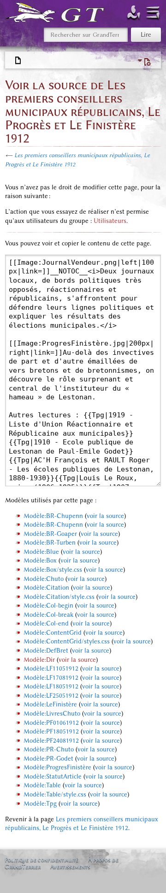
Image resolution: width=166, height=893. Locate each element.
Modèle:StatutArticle (53, 776)
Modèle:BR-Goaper (50, 534)
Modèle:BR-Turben (50, 542)
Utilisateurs (110, 221)
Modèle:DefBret (46, 650)
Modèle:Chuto (44, 579)
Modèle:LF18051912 (51, 686)
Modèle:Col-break (48, 615)
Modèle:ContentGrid (53, 633)
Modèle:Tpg (40, 804)
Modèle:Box (40, 560)
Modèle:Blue (41, 552)
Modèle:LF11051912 (51, 668)
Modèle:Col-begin (48, 605)
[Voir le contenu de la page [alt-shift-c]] (18, 61)
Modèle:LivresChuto (52, 713)
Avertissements (70, 866)
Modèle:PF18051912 (51, 731)
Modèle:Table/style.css (55, 794)
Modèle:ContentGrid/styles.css (67, 641)
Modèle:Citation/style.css (59, 597)
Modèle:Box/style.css (53, 570)
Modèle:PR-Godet (48, 758)
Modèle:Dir (39, 660)
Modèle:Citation (46, 588)
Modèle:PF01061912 (51, 723)
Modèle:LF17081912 (51, 678)
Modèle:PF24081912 (51, 741)
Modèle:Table (42, 785)
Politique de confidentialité (41, 859)
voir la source (105, 516)
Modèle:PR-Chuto (49, 749)
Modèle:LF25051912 (51, 696)
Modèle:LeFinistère (50, 704)
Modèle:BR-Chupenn (53, 516)
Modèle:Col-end (46, 623)
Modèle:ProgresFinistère (57, 767)
